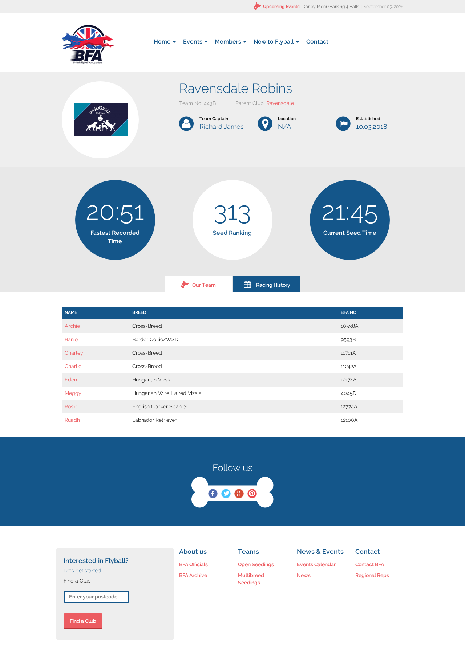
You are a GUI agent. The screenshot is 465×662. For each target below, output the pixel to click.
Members (229, 41)
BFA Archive (193, 575)
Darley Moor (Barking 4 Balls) (331, 6)
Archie (72, 326)
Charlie (73, 366)
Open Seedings (256, 564)
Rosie (71, 406)
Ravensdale (280, 103)
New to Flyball (274, 41)
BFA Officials (193, 564)
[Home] (88, 44)
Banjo (71, 339)
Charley (74, 353)
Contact (317, 41)
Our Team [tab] (204, 285)
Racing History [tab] (273, 285)
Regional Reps (372, 575)
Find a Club (83, 621)
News (304, 575)
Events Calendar (316, 564)
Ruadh (72, 420)
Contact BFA (369, 564)
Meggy (73, 393)
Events (193, 41)
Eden (71, 380)
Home (163, 41)
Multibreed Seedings (251, 578)
